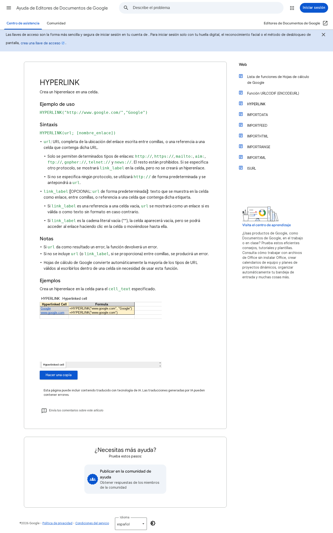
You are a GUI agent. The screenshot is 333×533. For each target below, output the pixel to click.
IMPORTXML (256, 157)
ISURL (251, 168)
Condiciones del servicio (92, 523)
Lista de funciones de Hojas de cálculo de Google (278, 80)
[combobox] (208, 7)
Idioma (124, 517)
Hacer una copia (59, 375)
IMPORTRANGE (258, 147)
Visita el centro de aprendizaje (266, 225)
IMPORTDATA (257, 115)
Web (243, 64)
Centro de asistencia (23, 23)
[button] (9, 8)
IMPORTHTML (257, 136)
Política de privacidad (57, 523)
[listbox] (131, 523)
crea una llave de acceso (40, 43)
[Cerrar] (323, 35)
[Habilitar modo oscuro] (153, 523)
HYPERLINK (256, 104)
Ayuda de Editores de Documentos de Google (62, 8)
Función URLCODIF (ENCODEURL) (273, 93)
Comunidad (56, 23)
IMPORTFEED (257, 125)
